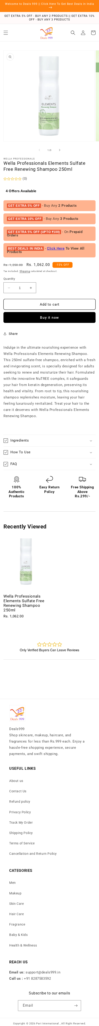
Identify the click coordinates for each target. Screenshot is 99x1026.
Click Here (55, 248)
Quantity (9, 278)
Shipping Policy (21, 833)
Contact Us (17, 791)
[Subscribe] (76, 1005)
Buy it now (49, 317)
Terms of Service (22, 843)
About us (16, 781)
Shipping (25, 271)
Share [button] (13, 334)
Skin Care (16, 903)
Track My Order (21, 822)
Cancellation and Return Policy (33, 853)
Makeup (15, 893)
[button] (6, 33)
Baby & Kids (18, 935)
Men (12, 882)
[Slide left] (39, 150)
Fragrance (17, 924)
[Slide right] (60, 150)
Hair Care (16, 914)
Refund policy (19, 801)
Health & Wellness (23, 945)
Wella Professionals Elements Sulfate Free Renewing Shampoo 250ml (23, 603)
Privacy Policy (20, 812)
